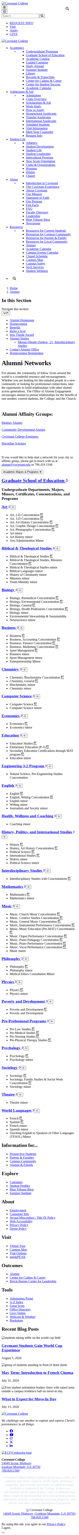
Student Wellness (37, 271)
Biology (8, 590)
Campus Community (23, 1161)
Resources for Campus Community (48, 234)
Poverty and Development (24, 1001)
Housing (31, 168)
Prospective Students (23, 1154)
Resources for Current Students (46, 230)
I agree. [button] (6, 1528)
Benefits (15, 327)
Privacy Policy (19, 1225)
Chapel (30, 176)
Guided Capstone (37, 62)
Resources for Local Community (47, 241)
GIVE (14, 34)
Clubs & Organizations (40, 165)
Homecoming (18, 324)
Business (9, 628)
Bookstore (16, 1320)
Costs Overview (36, 99)
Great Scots (17, 1306)
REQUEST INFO (21, 23)
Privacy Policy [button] (56, 1524)
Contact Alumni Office (24, 349)
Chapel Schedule (37, 256)
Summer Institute (37, 69)
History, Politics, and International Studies (37, 832)
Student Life (34, 150)
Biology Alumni (12, 422)
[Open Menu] (4, 7)
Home (14, 288)
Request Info (34, 135)
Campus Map (34, 260)
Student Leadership (38, 154)
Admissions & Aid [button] (21, 91)
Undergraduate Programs (42, 51)
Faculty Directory (37, 212)
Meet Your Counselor (39, 132)
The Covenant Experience (42, 186)
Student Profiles (20, 1186)
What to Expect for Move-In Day (29, 1399)
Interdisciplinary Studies (22, 870)
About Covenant (36, 190)
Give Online (18, 1313)
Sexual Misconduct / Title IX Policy (33, 1217)
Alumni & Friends (21, 1165)
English (8, 785)
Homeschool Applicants (41, 113)
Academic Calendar (38, 88)
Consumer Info (19, 1214)
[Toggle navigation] (6, 313)
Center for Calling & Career (44, 80)
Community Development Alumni (23, 429)
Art (5, 507)
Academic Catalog (38, 59)
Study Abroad (35, 66)
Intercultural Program (39, 157)
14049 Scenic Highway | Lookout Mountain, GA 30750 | (39, 1513)
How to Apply (35, 110)
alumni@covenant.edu (16, 464)
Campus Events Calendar (42, 252)
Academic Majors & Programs (21, 471)
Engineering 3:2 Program (23, 766)
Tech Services (35, 267)
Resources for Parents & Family (46, 238)
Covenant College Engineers (20, 436)
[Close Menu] (4, 12)
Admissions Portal (21, 1298)
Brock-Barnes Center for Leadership (33, 1281)
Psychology (11, 1048)
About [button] (14, 179)
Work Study (33, 106)
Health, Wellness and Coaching (28, 816)
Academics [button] (17, 48)
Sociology (10, 1067)
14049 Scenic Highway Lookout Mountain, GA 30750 (21, 1465)
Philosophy (11, 959)
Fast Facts (32, 205)
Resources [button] (16, 227)
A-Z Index (16, 1302)
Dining (30, 172)
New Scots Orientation (40, 161)
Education (11, 735)
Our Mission (34, 194)
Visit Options (18, 1253)
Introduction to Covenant (42, 183)
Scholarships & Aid (38, 102)
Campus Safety (35, 263)
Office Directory (20, 1309)
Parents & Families (22, 1157)
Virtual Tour (17, 1246)
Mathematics (13, 886)
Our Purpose (34, 201)
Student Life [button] (18, 139)
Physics (8, 982)
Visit (13, 26)
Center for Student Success (43, 84)
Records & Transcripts (40, 77)
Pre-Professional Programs (24, 1021)
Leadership (33, 216)
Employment (18, 1210)
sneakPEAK (18, 1257)
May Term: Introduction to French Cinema (37, 1372)
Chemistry (11, 669)
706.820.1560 (10, 1470)
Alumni (31, 245)
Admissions (33, 95)
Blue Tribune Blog (38, 219)
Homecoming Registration (26, 353)
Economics (11, 716)
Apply (14, 30)
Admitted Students (38, 124)
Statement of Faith (37, 197)
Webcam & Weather (22, 1316)
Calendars (16, 1182)
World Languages (17, 1110)
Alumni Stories (19, 338)
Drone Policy (18, 1228)
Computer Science (17, 696)
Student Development (40, 146)
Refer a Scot (18, 331)
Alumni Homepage (22, 320)
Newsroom (33, 223)
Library (30, 73)
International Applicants (41, 121)
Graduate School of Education (45, 55)
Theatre (9, 1094)
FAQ (29, 208)
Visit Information (37, 128)
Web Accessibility (21, 1221)
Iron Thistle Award (22, 335)
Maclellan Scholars (14, 443)
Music (7, 906)
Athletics (31, 143)
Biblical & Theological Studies (27, 548)
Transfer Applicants (38, 117)
